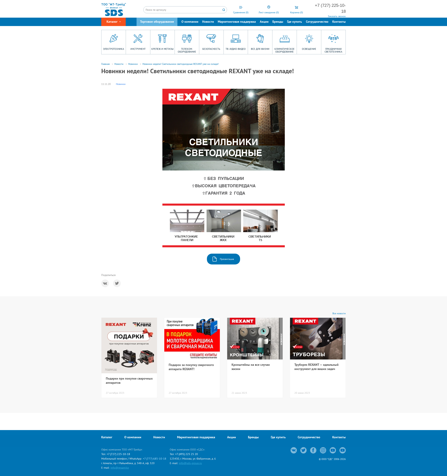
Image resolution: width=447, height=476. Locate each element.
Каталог (106, 437)
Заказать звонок (337, 16)
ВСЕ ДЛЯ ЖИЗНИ (260, 49)
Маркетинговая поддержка (237, 22)
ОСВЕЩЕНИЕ (309, 49)
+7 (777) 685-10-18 (154, 458)
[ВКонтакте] (105, 283)
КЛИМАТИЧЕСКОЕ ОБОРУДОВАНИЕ (284, 50)
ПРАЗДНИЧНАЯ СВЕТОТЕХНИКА (333, 50)
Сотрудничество (317, 22)
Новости (208, 22)
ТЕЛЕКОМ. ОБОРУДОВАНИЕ (187, 50)
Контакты (339, 22)
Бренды (277, 22)
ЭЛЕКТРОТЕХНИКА (113, 49)
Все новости (339, 313)
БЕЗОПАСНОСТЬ (211, 49)
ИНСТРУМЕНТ (138, 49)
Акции (264, 22)
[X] (117, 283)
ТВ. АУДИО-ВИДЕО (236, 49)
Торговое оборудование (157, 22)
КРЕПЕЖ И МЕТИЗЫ (162, 49)
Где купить (294, 22)
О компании (189, 22)
